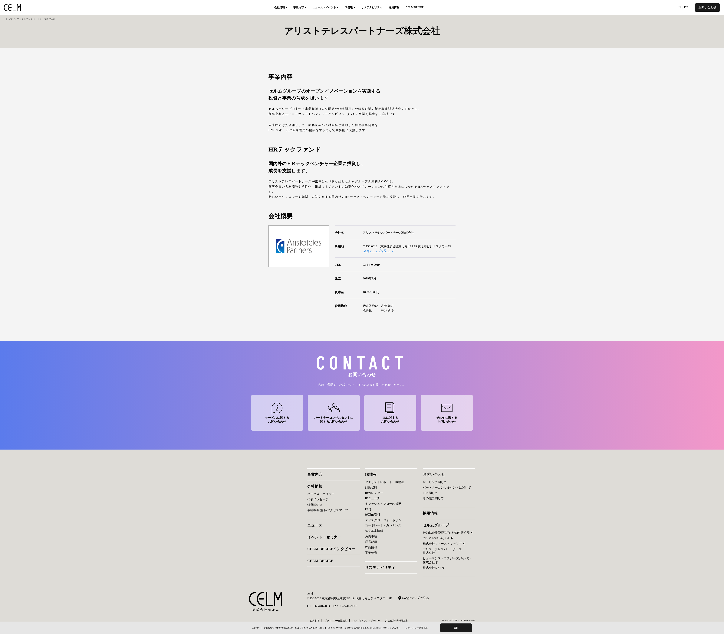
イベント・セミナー (324, 537)
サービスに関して (435, 482)
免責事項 (371, 536)
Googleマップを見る (376, 250)
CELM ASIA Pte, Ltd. (436, 538)
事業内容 (314, 474)
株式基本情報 (374, 530)
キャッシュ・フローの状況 (383, 503)
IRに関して (430, 493)
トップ (9, 19)
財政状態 (371, 487)
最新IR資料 (372, 514)
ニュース (314, 525)
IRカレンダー (374, 493)
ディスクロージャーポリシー (384, 520)
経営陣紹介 (314, 504)
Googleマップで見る (415, 598)
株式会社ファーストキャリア (442, 543)
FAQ (368, 509)
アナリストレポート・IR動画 (384, 482)
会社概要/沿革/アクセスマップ (327, 510)
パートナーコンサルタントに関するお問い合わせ (333, 419)
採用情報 (394, 7)
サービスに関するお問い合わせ (277, 419)
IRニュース (372, 498)
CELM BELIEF (415, 7)
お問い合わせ (707, 7)
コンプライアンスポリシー (366, 620)
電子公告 (371, 552)
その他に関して (433, 498)
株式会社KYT (432, 567)
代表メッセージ (317, 499)
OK (456, 627)
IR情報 (371, 474)
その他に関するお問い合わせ (446, 419)
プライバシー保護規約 (416, 627)
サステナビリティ (371, 7)
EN (686, 7)
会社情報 (314, 486)
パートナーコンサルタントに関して (447, 487)
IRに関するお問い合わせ (390, 419)
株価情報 (371, 547)
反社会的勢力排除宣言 (396, 620)
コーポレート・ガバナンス (383, 525)
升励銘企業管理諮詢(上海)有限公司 (446, 532)
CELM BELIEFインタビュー (331, 549)
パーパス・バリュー (320, 494)
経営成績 (371, 541)
